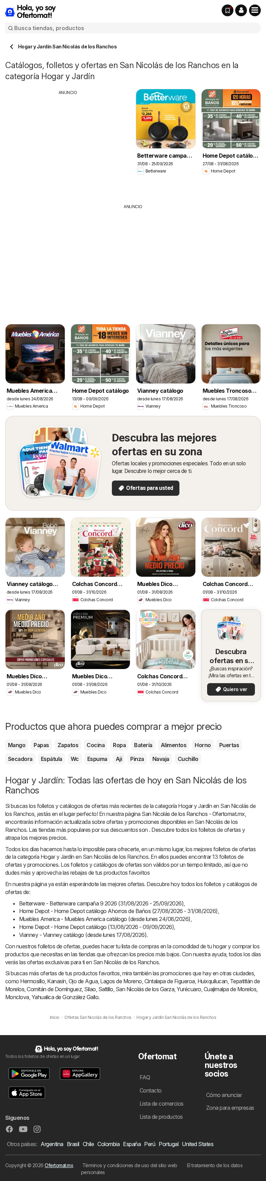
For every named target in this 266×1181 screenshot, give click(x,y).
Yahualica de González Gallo (65, 997)
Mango (16, 745)
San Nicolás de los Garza (145, 989)
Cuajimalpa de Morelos (230, 989)
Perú (149, 1144)
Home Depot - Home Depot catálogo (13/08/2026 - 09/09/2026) (96, 926)
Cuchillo (188, 758)
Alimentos (173, 745)
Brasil (73, 1144)
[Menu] (255, 10)
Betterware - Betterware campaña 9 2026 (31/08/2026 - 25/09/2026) (101, 903)
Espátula (51, 758)
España (132, 1144)
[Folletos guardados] (227, 10)
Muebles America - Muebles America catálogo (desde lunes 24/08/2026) (104, 918)
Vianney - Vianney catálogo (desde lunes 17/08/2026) (83, 934)
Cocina (96, 745)
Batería (143, 745)
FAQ (145, 1077)
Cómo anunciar (224, 1094)
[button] (241, 10)
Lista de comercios (162, 1103)
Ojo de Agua (83, 981)
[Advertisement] (68, 144)
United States (197, 1144)
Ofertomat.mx (59, 1165)
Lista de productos (161, 1116)
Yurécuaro (189, 989)
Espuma (97, 758)
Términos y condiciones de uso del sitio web (129, 1165)
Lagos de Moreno (121, 981)
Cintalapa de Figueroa (169, 981)
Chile (88, 1144)
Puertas (229, 745)
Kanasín (56, 981)
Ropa (119, 745)
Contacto (151, 1090)
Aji (119, 758)
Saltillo (105, 989)
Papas (41, 745)
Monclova (17, 997)
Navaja (160, 758)
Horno (203, 745)
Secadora (20, 758)
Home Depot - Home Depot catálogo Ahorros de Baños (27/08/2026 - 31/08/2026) (118, 911)
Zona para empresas (230, 1107)
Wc (75, 758)
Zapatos (67, 745)
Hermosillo (32, 981)
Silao (90, 989)
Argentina (52, 1144)
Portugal (168, 1144)
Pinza (137, 758)
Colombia (108, 1144)
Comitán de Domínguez (54, 989)
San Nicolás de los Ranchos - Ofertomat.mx (193, 813)
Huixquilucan (212, 981)
